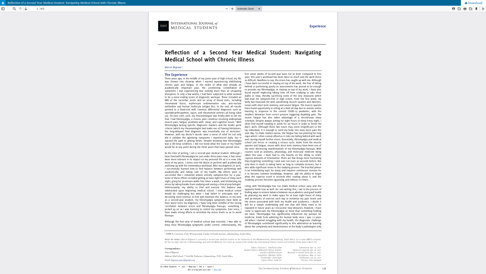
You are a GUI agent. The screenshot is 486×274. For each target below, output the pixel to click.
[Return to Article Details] (3, 3)
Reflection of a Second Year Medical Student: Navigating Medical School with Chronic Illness (66, 3)
